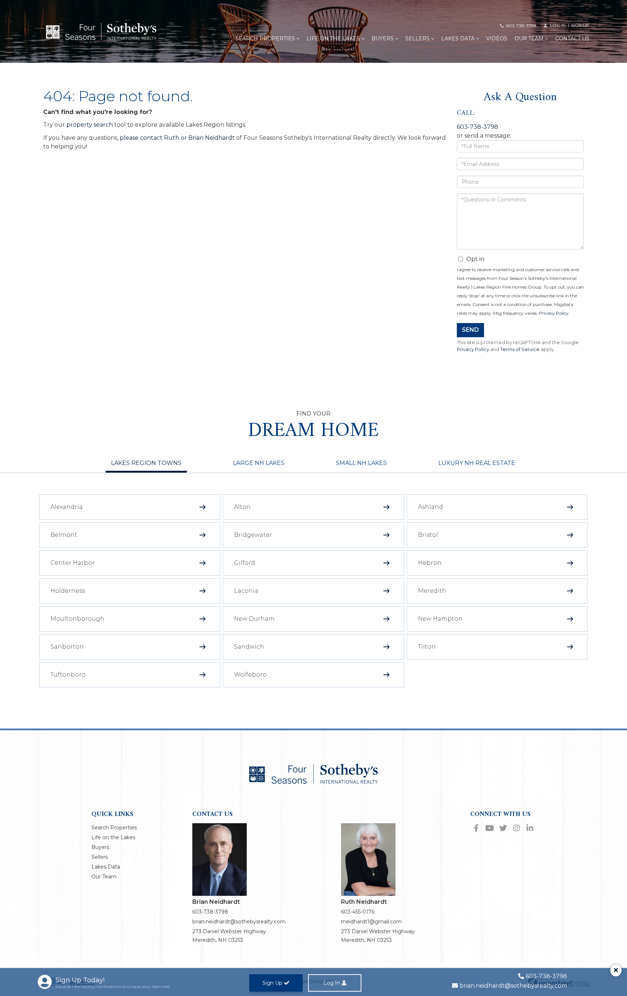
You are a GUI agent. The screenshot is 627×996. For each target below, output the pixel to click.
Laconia (246, 590)
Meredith (432, 590)
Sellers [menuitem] (417, 38)
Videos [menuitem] (496, 38)
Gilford (244, 562)
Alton (242, 506)
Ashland (430, 506)
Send (470, 329)
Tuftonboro (68, 674)
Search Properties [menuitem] (265, 38)
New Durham (254, 618)
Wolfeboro (250, 674)
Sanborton (67, 646)
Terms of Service (520, 349)
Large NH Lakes (258, 463)
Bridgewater (253, 534)
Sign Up (580, 25)
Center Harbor (72, 562)
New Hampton (440, 618)
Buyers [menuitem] (383, 38)
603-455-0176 (357, 912)
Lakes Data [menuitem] (458, 38)
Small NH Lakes (361, 463)
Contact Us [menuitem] (572, 38)
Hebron (430, 562)
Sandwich (249, 646)
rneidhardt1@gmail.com (371, 921)
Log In (331, 983)
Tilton (427, 646)
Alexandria (66, 506)
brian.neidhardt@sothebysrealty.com (239, 921)
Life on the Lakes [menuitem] (333, 38)
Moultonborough (77, 618)
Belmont (63, 534)
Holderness (67, 590)
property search (89, 124)
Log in (558, 25)
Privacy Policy (554, 313)
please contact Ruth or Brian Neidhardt (177, 137)
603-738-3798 (521, 25)
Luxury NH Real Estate (476, 463)
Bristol (428, 534)
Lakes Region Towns (146, 463)
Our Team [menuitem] (529, 38)
